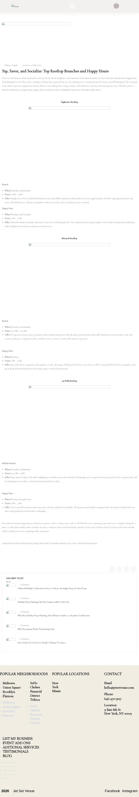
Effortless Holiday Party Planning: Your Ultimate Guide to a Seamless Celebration (53, 615)
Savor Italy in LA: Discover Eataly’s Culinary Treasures (42, 642)
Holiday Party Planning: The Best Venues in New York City (43, 602)
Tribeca (35, 700)
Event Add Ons (16, 743)
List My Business (18, 738)
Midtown (9, 683)
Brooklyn (9, 692)
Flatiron (8, 696)
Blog (7, 756)
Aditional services (21, 747)
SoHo (33, 683)
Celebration (37, 65)
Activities (26, 65)
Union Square (12, 687)
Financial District (36, 693)
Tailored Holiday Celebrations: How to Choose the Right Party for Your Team (52, 588)
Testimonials (15, 751)
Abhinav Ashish (10, 65)
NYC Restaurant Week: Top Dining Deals (36, 629)
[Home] (15, 6)
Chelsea (35, 687)
